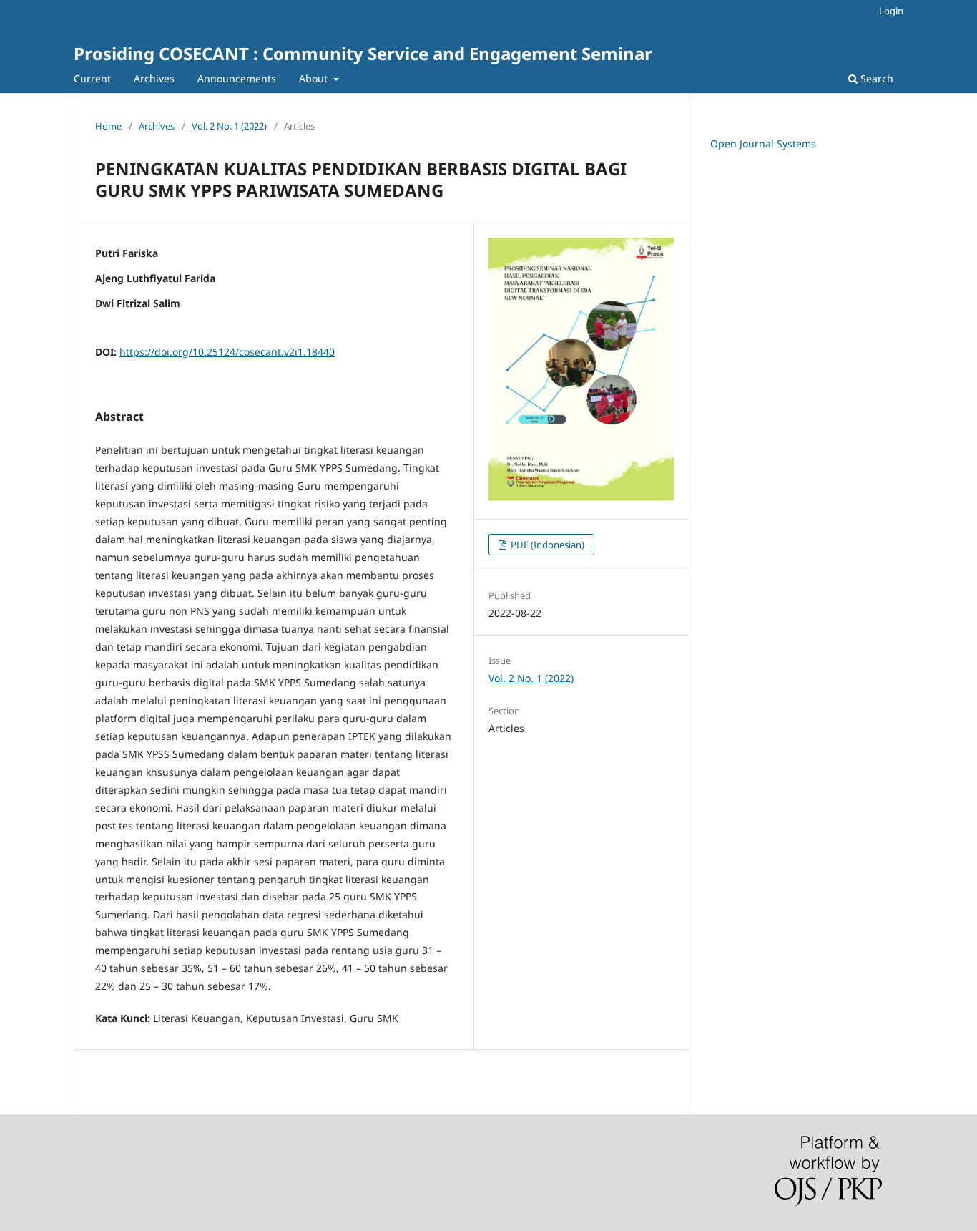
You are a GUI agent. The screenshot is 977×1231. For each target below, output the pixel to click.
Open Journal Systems (763, 143)
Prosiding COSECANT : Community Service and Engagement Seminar (363, 53)
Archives (154, 78)
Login (891, 10)
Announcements (236, 78)
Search (875, 78)
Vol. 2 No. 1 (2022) (229, 126)
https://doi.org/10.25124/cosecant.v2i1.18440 (227, 352)
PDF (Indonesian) (546, 544)
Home (108, 126)
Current (92, 78)
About (314, 78)
